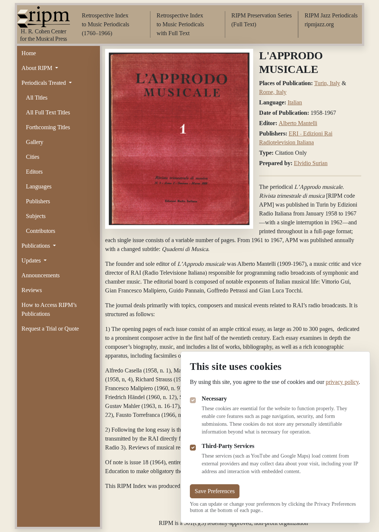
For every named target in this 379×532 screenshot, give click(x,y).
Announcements (40, 275)
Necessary (214, 398)
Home (28, 53)
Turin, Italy (327, 83)
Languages (38, 186)
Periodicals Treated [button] (44, 83)
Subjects (36, 216)
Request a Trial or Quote (50, 328)
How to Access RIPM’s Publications (49, 309)
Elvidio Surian (311, 163)
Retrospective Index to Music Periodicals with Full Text (180, 24)
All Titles (36, 97)
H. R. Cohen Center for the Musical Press (43, 35)
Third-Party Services (228, 446)
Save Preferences (215, 491)
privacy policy (342, 382)
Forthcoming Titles (48, 127)
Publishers (38, 201)
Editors (34, 171)
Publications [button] (36, 245)
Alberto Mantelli (298, 123)
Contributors (40, 231)
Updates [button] (31, 260)
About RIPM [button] (37, 68)
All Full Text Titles (48, 112)
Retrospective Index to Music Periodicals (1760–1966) (105, 24)
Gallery (34, 142)
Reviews (31, 290)
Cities (32, 157)
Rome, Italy (272, 92)
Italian (295, 102)
